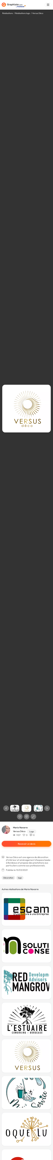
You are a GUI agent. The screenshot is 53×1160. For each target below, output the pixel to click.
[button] (6, 808)
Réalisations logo (22, 13)
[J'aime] (20, 816)
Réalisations (7, 13)
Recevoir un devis (26, 843)
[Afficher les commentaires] (26, 816)
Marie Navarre (20, 827)
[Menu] (48, 5)
